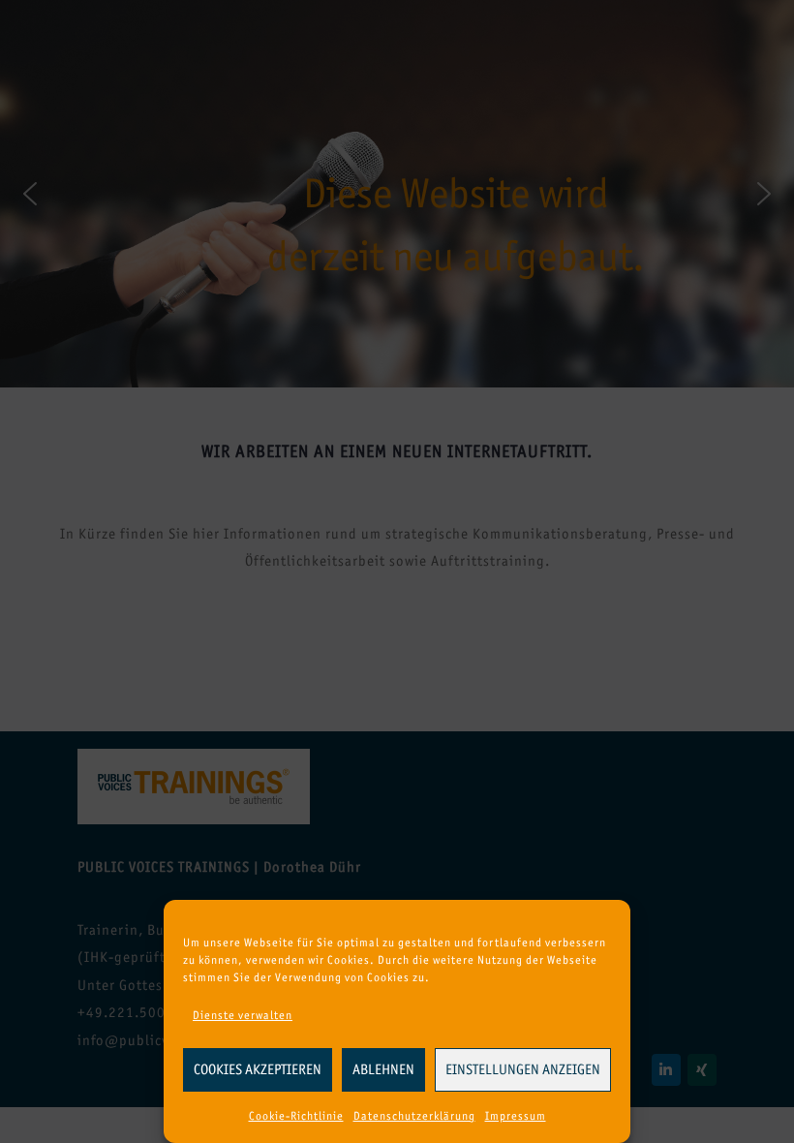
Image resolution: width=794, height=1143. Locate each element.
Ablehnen (383, 1069)
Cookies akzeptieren (257, 1069)
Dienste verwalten (242, 1015)
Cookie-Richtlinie (296, 1116)
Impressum (515, 1116)
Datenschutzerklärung (414, 1116)
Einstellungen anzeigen (522, 1069)
